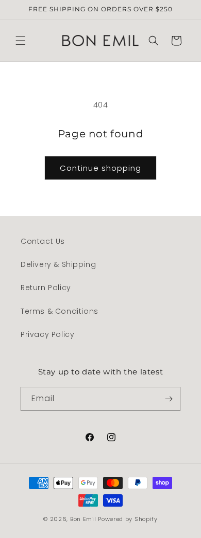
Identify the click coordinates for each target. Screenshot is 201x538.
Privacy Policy (47, 334)
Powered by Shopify (128, 519)
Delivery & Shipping (58, 264)
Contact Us (43, 241)
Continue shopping (100, 168)
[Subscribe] (168, 399)
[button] (20, 40)
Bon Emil (83, 519)
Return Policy (46, 287)
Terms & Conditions (59, 311)
